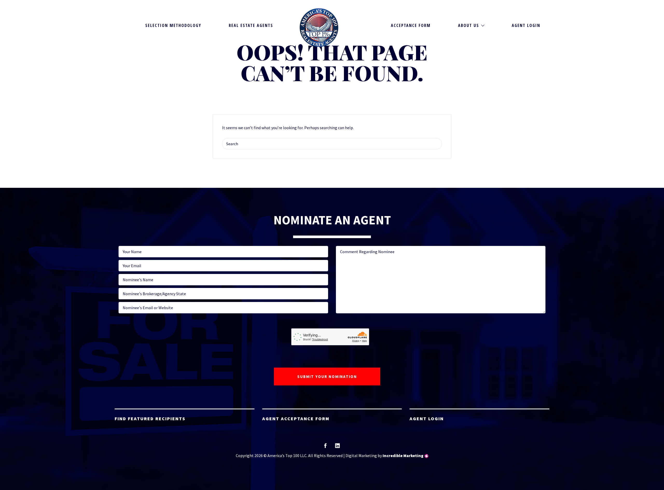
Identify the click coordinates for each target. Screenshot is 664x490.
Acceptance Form (411, 25)
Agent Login (526, 25)
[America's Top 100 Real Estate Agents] (319, 27)
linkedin (337, 447)
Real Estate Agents (251, 25)
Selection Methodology (173, 25)
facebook (325, 447)
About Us (468, 25)
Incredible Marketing (403, 455)
